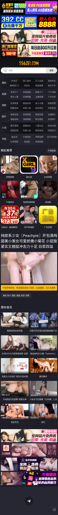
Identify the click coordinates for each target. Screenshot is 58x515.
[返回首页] (54, 509)
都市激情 (14, 125)
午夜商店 (27, 136)
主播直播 (39, 96)
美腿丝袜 (14, 119)
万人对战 (39, 80)
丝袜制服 (27, 96)
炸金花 (27, 85)
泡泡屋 (27, 141)
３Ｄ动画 (52, 92)
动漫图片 (52, 114)
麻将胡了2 (14, 85)
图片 (4, 116)
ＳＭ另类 (52, 96)
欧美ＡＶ (39, 92)
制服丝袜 (14, 108)
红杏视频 (14, 141)
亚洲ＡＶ (14, 92)
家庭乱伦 (27, 125)
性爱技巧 (52, 130)
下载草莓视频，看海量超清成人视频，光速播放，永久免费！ (29, 287)
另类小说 (27, 130)
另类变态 (52, 108)
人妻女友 (39, 125)
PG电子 (14, 80)
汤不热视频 (52, 136)
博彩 (4, 82)
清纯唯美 (27, 119)
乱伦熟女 (39, 108)
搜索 (51, 70)
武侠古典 (52, 125)
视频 (4, 94)
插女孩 (14, 136)
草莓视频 (39, 136)
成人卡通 (39, 103)
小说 (4, 127)
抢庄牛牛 (52, 85)
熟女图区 (39, 119)
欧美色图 (39, 114)
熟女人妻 (14, 96)
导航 (4, 138)
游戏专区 (52, 80)
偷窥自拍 (14, 114)
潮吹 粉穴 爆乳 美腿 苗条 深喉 (16, 295)
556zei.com (29, 63)
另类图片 (52, 119)
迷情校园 (14, 130)
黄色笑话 (39, 130)
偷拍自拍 (27, 103)
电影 (4, 105)
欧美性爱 (52, 103)
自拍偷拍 (27, 92)
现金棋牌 (39, 85)
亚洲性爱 (14, 103)
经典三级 (27, 108)
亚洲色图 (27, 114)
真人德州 (27, 80)
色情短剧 (39, 141)
